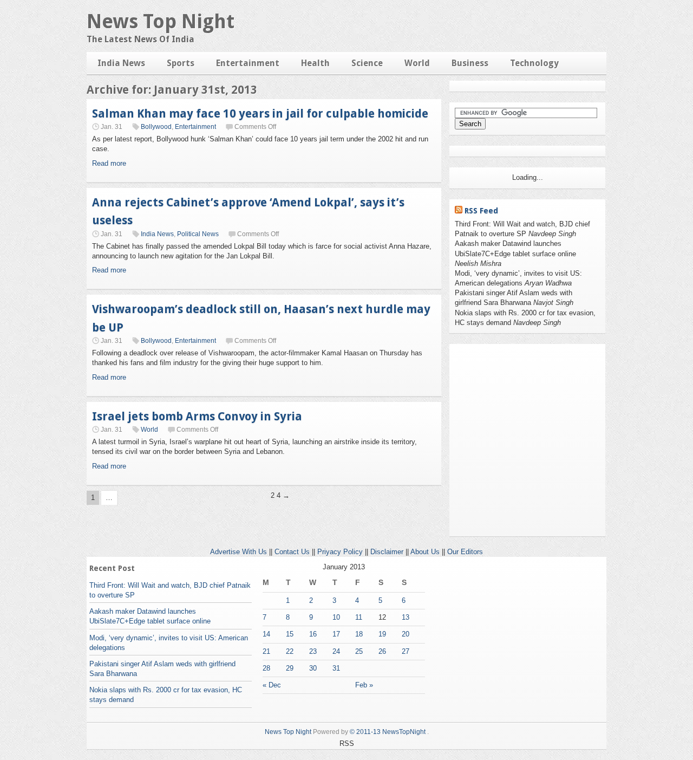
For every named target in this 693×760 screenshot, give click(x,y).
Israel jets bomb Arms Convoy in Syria (197, 416)
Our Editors (465, 552)
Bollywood (156, 127)
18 (359, 634)
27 (405, 651)
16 (313, 634)
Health (315, 63)
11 (358, 617)
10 (336, 617)
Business (470, 63)
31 (336, 668)
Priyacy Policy (340, 552)
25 (359, 651)
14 (266, 634)
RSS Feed (481, 210)
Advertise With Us (238, 552)
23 (313, 651)
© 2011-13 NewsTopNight (388, 732)
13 (405, 617)
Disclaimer (386, 552)
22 (289, 651)
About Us (425, 552)
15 (289, 634)
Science (367, 63)
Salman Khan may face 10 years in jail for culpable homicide (260, 113)
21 (266, 651)
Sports (180, 63)
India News (121, 63)
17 (336, 634)
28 (266, 668)
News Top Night (160, 21)
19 (382, 634)
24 (336, 651)
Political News (198, 234)
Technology (534, 63)
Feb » (364, 685)
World (417, 63)
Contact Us (292, 552)
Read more (109, 163)
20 (405, 634)
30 (313, 668)
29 (289, 668)
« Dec (272, 685)
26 (382, 651)
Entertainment (247, 63)
